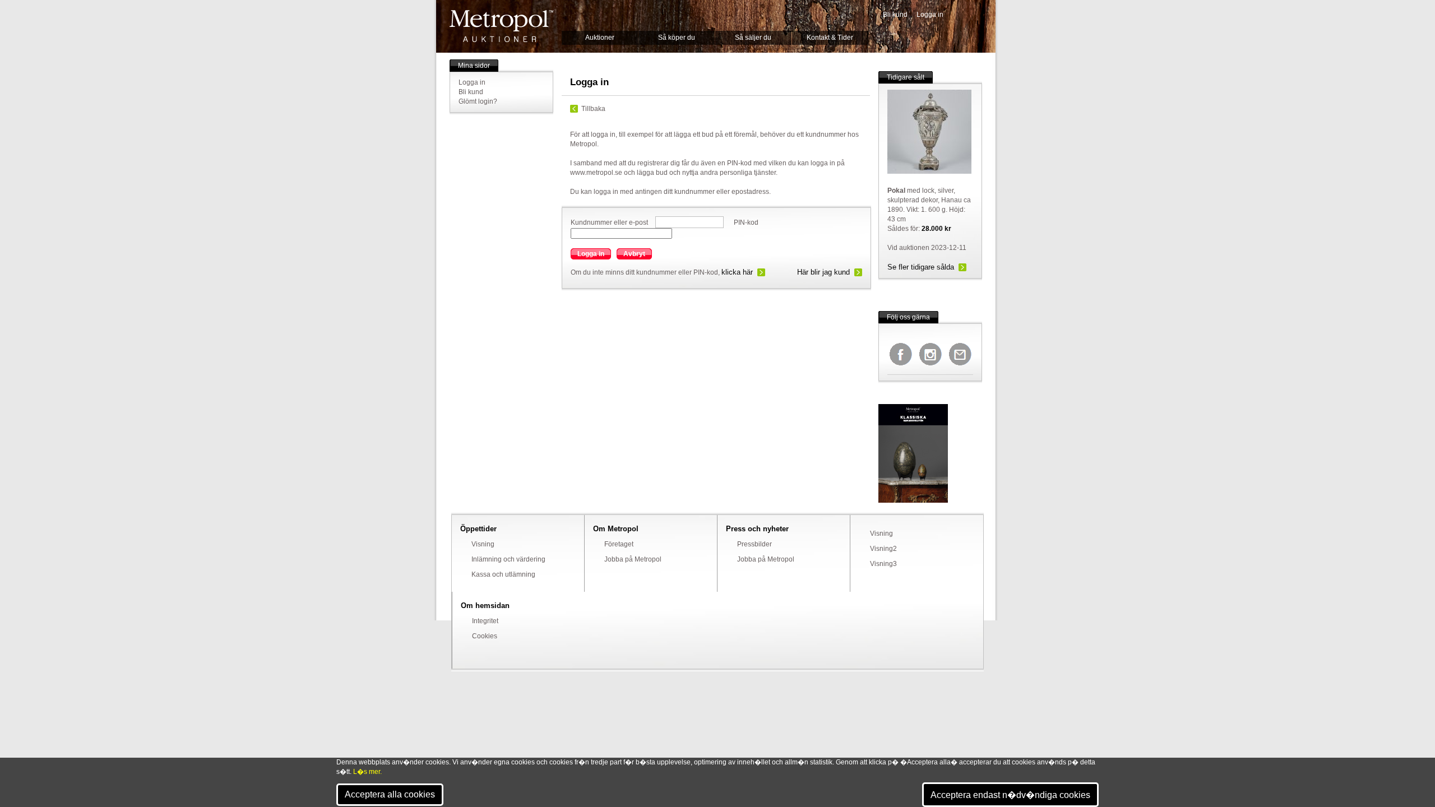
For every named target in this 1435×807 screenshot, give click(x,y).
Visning (482, 544)
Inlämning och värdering (508, 559)
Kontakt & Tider (830, 37)
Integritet (485, 621)
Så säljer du (753, 37)
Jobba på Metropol (632, 559)
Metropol (501, 26)
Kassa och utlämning (503, 574)
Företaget (618, 544)
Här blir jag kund (823, 272)
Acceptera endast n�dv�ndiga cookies (1010, 795)
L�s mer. (367, 772)
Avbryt (634, 254)
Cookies (484, 636)
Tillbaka (593, 109)
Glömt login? (478, 101)
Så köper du (676, 37)
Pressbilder (754, 544)
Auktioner (599, 37)
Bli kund (895, 14)
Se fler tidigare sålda (920, 267)
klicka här (737, 272)
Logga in (929, 14)
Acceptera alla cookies (390, 794)
